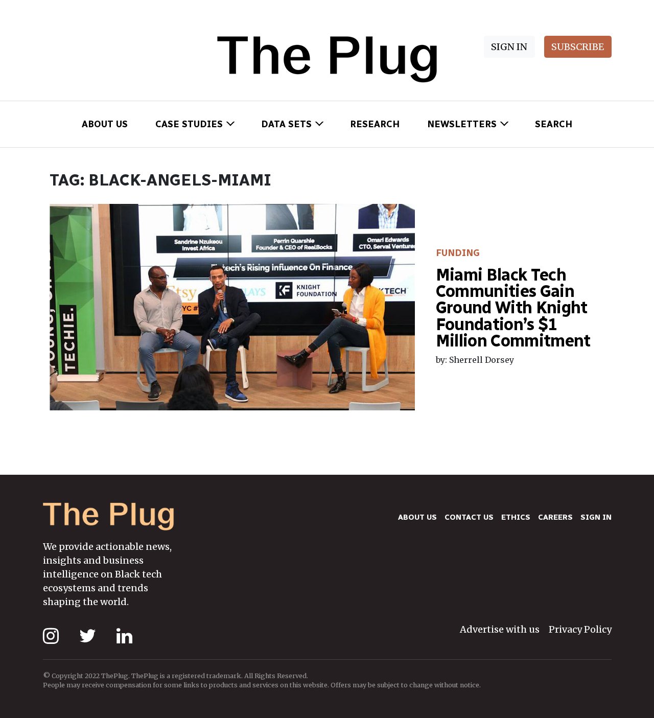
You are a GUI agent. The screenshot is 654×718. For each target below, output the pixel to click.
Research (375, 124)
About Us (105, 124)
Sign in (596, 517)
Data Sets (286, 124)
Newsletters (462, 124)
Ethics (515, 517)
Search (553, 124)
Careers (555, 517)
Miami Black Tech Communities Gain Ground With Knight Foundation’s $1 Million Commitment (513, 308)
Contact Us (469, 517)
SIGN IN (509, 47)
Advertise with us (500, 629)
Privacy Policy (580, 629)
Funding (458, 253)
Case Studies (189, 124)
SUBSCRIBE (577, 47)
